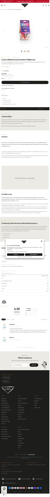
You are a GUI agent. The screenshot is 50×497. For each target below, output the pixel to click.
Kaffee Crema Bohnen (6, 405)
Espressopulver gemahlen (6, 409)
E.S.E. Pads (4, 414)
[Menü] (2, 5)
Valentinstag (15, 471)
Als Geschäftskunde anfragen (7, 88)
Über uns (16, 454)
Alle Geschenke (4, 429)
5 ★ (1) (8, 319)
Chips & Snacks (37, 407)
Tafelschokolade (21, 407)
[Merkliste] (46, 5)
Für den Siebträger (29, 464)
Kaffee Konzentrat (5, 419)
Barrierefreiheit (37, 491)
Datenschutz (20, 491)
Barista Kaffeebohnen (6, 407)
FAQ (21, 454)
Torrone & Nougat (21, 409)
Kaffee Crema (4, 466)
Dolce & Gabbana (21, 438)
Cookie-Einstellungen (45, 491)
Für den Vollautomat (37, 464)
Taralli (35, 405)
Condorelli (20, 434)
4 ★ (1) (13, 319)
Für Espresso (4, 464)
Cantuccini (20, 414)
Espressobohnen (5, 403)
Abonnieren (34, 364)
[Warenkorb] (49, 5)
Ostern (11, 471)
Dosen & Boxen (4, 434)
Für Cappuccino (9, 464)
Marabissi (20, 445)
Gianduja (19, 405)
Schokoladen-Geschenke (6, 436)
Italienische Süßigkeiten (22, 398)
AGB (24, 491)
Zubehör (3, 423)
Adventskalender (5, 438)
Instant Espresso (5, 416)
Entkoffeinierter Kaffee (6, 421)
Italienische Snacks (38, 398)
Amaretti (19, 416)
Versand (32, 491)
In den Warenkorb (25, 82)
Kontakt (24, 454)
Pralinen (19, 400)
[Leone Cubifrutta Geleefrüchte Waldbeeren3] (28, 51)
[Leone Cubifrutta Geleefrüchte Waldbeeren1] (21, 51)
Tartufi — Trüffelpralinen (22, 403)
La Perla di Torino (21, 443)
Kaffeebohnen (4, 400)
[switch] (4, 494)
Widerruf (28, 491)
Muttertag (7, 471)
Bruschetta (36, 400)
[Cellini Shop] (8, 390)
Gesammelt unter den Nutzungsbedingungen (25, 347)
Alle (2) (3, 319)
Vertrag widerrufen (31, 454)
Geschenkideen (4, 431)
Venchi (19, 447)
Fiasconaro (20, 440)
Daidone (19, 436)
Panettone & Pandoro (22, 419)
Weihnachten (20, 471)
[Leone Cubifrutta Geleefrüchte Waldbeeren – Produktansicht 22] (25, 51)
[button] (30, 308)
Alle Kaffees (4, 398)
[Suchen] (4, 5)
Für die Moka (43, 464)
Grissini (35, 403)
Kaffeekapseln (4, 412)
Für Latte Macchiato (16, 464)
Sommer (3, 471)
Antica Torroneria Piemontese (23, 429)
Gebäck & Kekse (21, 412)
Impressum (15, 491)
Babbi (19, 431)
